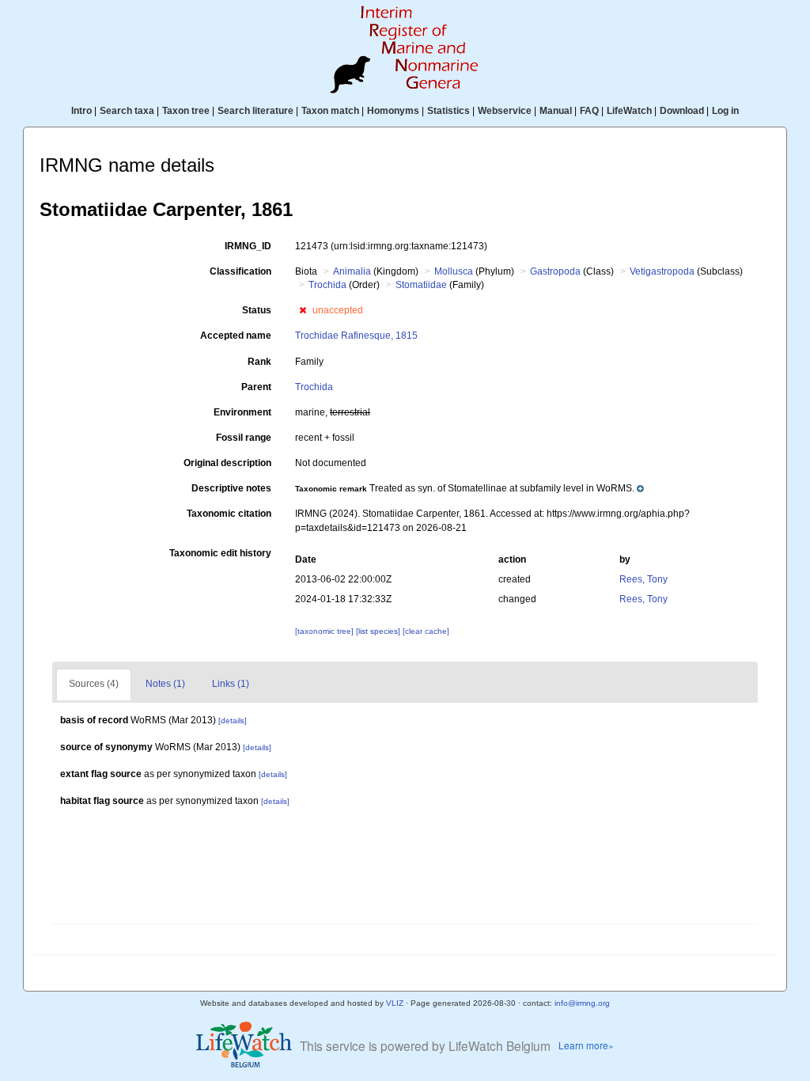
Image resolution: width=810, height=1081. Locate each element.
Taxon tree (186, 110)
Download (682, 110)
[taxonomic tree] (325, 631)
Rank (259, 361)
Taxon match (330, 110)
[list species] (379, 631)
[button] (302, 310)
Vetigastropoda (662, 271)
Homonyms (393, 110)
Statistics (448, 110)
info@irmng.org (582, 1003)
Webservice (505, 110)
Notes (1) (165, 683)
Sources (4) (94, 683)
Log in (725, 110)
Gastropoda (555, 271)
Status (256, 310)
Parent (256, 387)
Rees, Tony (643, 579)
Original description (227, 462)
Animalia (352, 271)
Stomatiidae (421, 284)
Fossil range (243, 437)
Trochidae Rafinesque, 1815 (356, 335)
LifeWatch (629, 110)
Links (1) (230, 683)
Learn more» (586, 1045)
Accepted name (235, 335)
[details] (232, 720)
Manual (555, 110)
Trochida (327, 284)
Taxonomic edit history (220, 553)
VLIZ (394, 1003)
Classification (240, 271)
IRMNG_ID (248, 246)
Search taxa (127, 110)
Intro (81, 110)
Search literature (255, 110)
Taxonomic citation (229, 513)
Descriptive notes (231, 488)
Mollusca (453, 271)
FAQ (589, 110)
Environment (242, 412)
